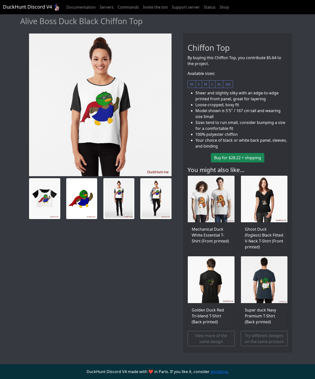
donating (219, 371)
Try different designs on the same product (264, 338)
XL (219, 84)
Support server (186, 7)
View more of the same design (211, 338)
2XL (228, 84)
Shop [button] (224, 7)
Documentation (81, 7)
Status (210, 7)
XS (192, 84)
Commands (128, 7)
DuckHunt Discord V (27, 6)
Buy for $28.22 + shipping (237, 157)
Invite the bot (155, 7)
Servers (107, 7)
